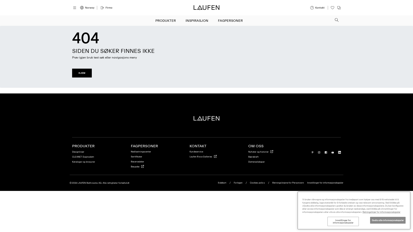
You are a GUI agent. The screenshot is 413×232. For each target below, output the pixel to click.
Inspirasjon (197, 21)
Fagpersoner (230, 21)
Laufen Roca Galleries (201, 156)
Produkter (165, 21)
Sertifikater (136, 156)
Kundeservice (196, 151)
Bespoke (135, 166)
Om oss (256, 146)
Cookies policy (257, 183)
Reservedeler (137, 161)
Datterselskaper (256, 162)
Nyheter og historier (258, 152)
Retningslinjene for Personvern (288, 183)
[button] (336, 20)
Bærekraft (253, 157)
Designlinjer (78, 152)
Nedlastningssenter (141, 151)
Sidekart (222, 183)
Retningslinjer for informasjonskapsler (381, 212)
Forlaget (238, 183)
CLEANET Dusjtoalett (83, 157)
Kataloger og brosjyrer (83, 162)
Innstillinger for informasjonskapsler (343, 221)
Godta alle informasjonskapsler (388, 220)
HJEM (82, 73)
